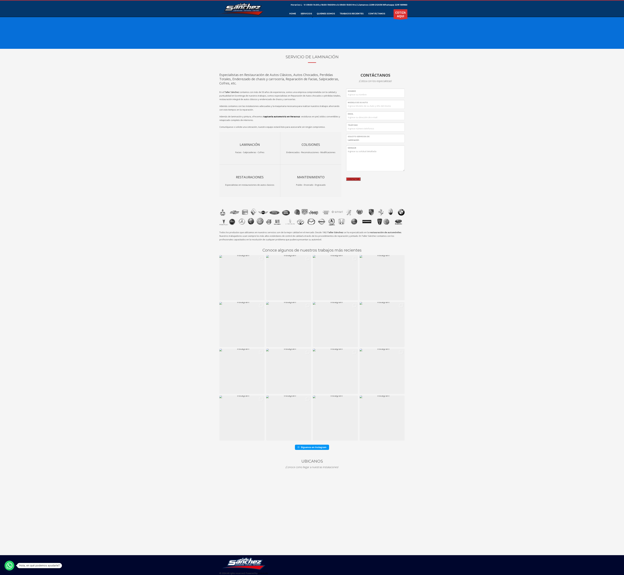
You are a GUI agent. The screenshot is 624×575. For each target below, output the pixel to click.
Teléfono (353, 125)
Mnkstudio (263, 573)
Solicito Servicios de (359, 137)
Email (350, 114)
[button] (242, 277)
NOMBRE (352, 91)
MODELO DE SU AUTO (358, 103)
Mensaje (352, 148)
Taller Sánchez (232, 92)
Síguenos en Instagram (313, 447)
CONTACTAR (353, 179)
